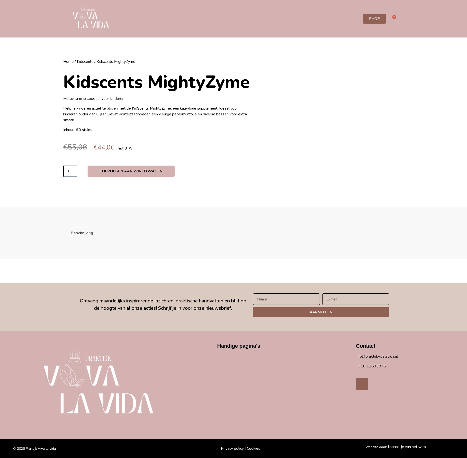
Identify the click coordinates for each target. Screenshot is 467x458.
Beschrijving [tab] (82, 233)
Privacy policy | (233, 448)
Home (68, 61)
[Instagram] (362, 384)
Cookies (253, 448)
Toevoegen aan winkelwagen (131, 171)
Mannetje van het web (407, 446)
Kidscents (85, 61)
